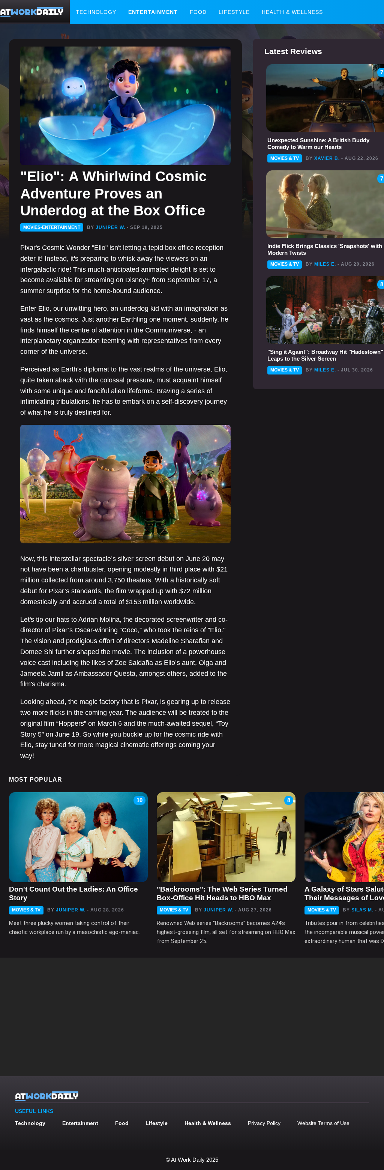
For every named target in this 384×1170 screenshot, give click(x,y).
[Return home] (32, 12)
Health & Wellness (292, 12)
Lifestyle (234, 12)
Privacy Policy (264, 1123)
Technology (96, 12)
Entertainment (153, 12)
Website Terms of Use (323, 1123)
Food (198, 12)
